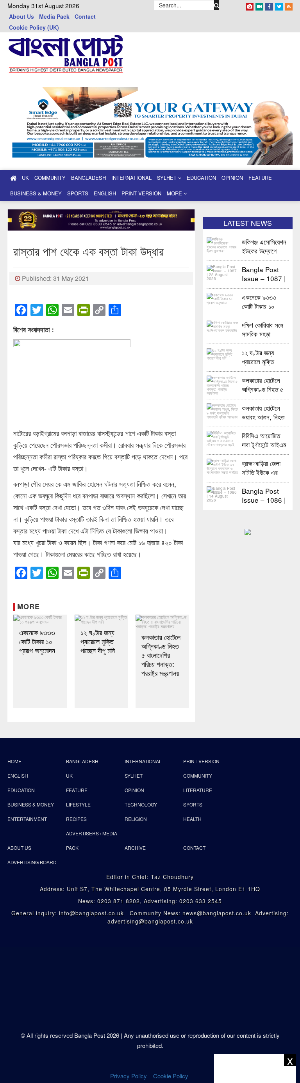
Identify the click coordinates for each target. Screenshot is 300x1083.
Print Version (141, 193)
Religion (136, 818)
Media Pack (54, 16)
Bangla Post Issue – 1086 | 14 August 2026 (264, 495)
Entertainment (27, 818)
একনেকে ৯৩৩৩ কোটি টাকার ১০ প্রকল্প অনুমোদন (37, 641)
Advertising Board (32, 862)
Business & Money (36, 193)
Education (201, 177)
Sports (77, 193)
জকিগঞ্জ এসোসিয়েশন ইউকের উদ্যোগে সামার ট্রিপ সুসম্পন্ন (264, 246)
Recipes (76, 818)
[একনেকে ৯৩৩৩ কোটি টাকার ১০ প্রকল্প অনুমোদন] (40, 619)
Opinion (232, 177)
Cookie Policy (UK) (34, 27)
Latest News (247, 223)
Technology (141, 804)
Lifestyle (78, 804)
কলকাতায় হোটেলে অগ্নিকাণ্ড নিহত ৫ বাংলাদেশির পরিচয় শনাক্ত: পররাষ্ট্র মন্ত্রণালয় (160, 655)
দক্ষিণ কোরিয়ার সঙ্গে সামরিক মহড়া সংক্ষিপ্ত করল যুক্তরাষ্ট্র (262, 329)
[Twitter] (279, 5)
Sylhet (167, 177)
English (105, 193)
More (175, 193)
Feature (260, 177)
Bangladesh (88, 177)
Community (50, 177)
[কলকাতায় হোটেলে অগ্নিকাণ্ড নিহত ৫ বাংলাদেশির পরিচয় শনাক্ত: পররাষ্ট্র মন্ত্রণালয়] (162, 622)
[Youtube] (259, 5)
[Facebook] (269, 5)
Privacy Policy (128, 1076)
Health (192, 818)
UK (25, 177)
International (131, 177)
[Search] (217, 5)
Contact (85, 16)
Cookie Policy (171, 1076)
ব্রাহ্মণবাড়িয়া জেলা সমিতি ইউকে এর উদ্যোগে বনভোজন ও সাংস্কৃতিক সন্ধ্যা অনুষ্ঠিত (264, 467)
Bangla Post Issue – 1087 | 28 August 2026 (264, 273)
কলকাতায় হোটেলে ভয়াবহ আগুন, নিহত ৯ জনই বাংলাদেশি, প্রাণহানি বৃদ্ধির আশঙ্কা (263, 412)
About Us (21, 16)
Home (14, 761)
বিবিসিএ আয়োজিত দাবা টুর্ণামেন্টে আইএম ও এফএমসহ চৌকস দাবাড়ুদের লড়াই (264, 439)
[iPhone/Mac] (250, 5)
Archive (135, 847)
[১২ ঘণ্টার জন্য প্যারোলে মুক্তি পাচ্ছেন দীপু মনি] (101, 619)
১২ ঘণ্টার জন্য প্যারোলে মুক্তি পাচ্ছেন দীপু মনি (97, 641)
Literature (197, 790)
